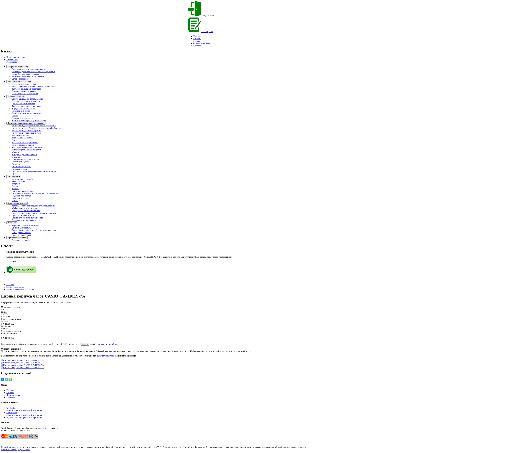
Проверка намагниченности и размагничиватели (34, 213)
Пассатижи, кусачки (21, 162)
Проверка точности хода (23, 215)
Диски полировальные (22, 228)
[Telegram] (6, 379)
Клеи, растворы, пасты (22, 138)
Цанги (15, 200)
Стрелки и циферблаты (22, 118)
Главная (10, 284)
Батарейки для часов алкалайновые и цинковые (33, 71)
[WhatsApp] (10, 379)
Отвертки (16, 157)
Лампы (15, 186)
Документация (13, 395)
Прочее (15, 174)
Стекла (15, 116)
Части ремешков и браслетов (25, 93)
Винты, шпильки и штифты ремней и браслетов (34, 86)
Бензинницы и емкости (22, 179)
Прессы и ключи (19, 169)
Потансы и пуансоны (21, 166)
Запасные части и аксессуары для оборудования (33, 206)
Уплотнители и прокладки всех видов (29, 120)
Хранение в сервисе (21, 198)
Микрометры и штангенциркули (26, 150)
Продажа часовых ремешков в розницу (24, 417)
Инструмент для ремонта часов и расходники (25, 123)
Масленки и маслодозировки (25, 142)
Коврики (16, 184)
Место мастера (13, 176)
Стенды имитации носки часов (26, 220)
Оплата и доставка (201, 43)
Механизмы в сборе (21, 111)
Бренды (196, 41)
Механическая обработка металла (27, 147)
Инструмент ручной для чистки (26, 133)
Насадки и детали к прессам (24, 154)
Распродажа (11, 62)
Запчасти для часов (15, 96)
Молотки (16, 152)
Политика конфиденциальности (15, 449)
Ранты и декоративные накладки (27, 113)
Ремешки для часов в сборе (24, 91)
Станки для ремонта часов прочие (27, 218)
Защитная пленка (19, 181)
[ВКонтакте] (2, 379)
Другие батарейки (20, 79)
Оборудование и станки (17, 203)
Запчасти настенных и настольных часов (30, 106)
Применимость (10, 333)
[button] (48, 278)
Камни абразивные (20, 135)
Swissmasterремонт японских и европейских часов (24, 413)
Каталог (197, 38)
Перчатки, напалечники (23, 191)
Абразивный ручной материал (25, 225)
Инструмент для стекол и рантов (26, 130)
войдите (85, 344)
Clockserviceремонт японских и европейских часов (24, 409)
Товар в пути (12, 59)
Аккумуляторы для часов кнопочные (28, 69)
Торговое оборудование (17, 238)
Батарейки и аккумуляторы (18, 67)
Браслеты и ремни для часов (19, 81)
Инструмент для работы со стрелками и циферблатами (37, 128)
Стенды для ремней (21, 240)
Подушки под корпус (21, 196)
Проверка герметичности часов (26, 210)
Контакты (197, 46)
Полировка (11, 223)
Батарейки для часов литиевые (26, 74)
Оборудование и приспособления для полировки (34, 230)
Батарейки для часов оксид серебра (28, 76)
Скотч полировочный (21, 235)
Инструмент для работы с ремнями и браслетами (34, 126)
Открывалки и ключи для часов (26, 159)
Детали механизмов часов (23, 104)
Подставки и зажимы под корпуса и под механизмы (35, 193)
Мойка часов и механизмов (24, 208)
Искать (9, 277)
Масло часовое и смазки (23, 145)
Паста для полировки (21, 232)
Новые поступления (15, 57)
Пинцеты (16, 164)
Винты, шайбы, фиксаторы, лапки (27, 99)
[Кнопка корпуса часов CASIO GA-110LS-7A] (22, 360)
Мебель (15, 188)
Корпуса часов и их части (23, 108)
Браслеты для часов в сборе (24, 84)
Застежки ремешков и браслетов (26, 89)
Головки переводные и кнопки (26, 101)
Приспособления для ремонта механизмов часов (34, 171)
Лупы (14, 140)
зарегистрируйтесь (109, 344)
